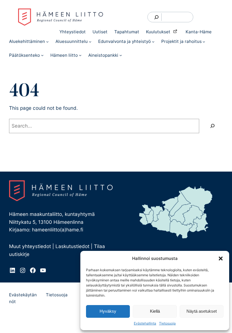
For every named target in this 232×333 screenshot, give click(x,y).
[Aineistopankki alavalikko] (120, 55)
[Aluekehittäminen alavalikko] (47, 41)
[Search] (157, 17)
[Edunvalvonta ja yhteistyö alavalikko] (153, 41)
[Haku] (212, 126)
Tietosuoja (167, 323)
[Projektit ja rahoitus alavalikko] (204, 41)
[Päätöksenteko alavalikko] (42, 55)
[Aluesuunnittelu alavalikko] (90, 41)
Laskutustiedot (72, 246)
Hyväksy (108, 311)
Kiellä (155, 311)
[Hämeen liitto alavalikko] (80, 55)
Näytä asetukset (201, 311)
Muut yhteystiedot (30, 246)
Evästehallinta (145, 323)
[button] (221, 258)
